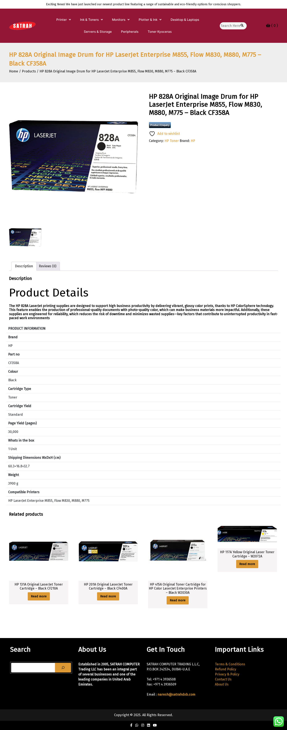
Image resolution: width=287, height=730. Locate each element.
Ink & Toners (89, 20)
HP (193, 141)
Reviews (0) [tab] (47, 266)
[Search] (63, 667)
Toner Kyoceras (160, 32)
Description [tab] (24, 266)
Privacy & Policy (227, 674)
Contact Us (223, 679)
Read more (39, 596)
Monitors (118, 20)
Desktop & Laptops (185, 20)
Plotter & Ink (148, 20)
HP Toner (172, 141)
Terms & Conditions (230, 664)
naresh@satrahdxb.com (176, 694)
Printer (61, 20)
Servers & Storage (98, 32)
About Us (222, 684)
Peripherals (129, 32)
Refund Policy (225, 669)
